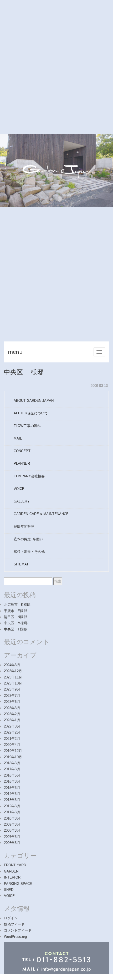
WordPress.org (15, 937)
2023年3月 (12, 708)
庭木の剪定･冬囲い (28, 539)
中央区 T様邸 (15, 629)
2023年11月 (13, 677)
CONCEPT (22, 451)
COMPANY (29, 476)
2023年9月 (12, 689)
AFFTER (31, 413)
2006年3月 (12, 843)
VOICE (19, 489)
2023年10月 (13, 683)
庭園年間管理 (24, 526)
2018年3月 (12, 763)
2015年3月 (12, 788)
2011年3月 (12, 812)
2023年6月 (12, 702)
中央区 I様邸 (24, 371)
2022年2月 (12, 732)
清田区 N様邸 (15, 617)
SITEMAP (21, 564)
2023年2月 (12, 714)
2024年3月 (12, 665)
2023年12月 (13, 671)
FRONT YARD (15, 865)
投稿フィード (14, 924)
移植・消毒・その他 (29, 552)
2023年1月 (12, 720)
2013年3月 (12, 800)
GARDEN (11, 871)
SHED (8, 890)
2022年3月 (12, 726)
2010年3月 (12, 818)
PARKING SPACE (18, 884)
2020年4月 (12, 745)
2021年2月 (12, 739)
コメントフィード (18, 930)
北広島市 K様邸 (17, 605)
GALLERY (22, 501)
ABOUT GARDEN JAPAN (34, 401)
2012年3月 (12, 806)
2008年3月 (12, 830)
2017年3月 (12, 769)
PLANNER (22, 463)
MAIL (18, 438)
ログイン (11, 918)
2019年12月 (13, 751)
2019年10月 (13, 757)
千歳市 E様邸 (15, 611)
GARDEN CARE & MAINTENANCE (41, 514)
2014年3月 (12, 794)
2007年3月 (12, 837)
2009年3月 (12, 824)
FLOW (27, 426)
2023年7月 (12, 696)
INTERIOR (12, 877)
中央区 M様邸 (16, 623)
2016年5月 (12, 775)
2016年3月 (12, 781)
